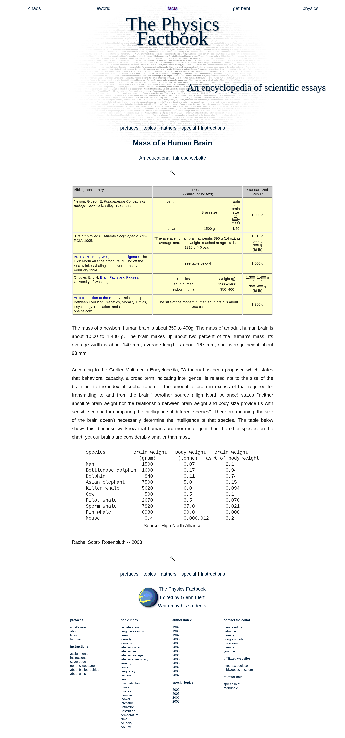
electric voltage (132, 655)
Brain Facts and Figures (119, 277)
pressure (127, 703)
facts (173, 8)
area (124, 635)
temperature (129, 715)
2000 (176, 639)
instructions (213, 128)
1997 (176, 627)
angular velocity (132, 631)
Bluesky (229, 635)
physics (310, 8)
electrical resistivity (134, 659)
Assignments (79, 653)
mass (125, 687)
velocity (126, 723)
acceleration (130, 627)
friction (126, 675)
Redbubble (231, 688)
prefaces (129, 128)
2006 (176, 663)
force (124, 667)
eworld (103, 8)
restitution (128, 711)
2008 (176, 671)
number (126, 695)
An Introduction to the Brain (95, 298)
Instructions (78, 657)
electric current (131, 647)
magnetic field (131, 683)
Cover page (78, 661)
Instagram (231, 643)
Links (73, 635)
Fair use (75, 639)
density (126, 639)
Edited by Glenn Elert (182, 597)
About (74, 631)
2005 (176, 659)
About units (78, 673)
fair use (181, 158)
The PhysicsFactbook (172, 31)
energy (126, 663)
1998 (176, 631)
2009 (176, 675)
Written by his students (182, 605)
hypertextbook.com (237, 665)
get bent (241, 8)
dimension (128, 643)
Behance (230, 631)
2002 (176, 647)
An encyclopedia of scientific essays (256, 87)
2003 (176, 651)
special (188, 128)
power (125, 699)
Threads (229, 647)
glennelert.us (233, 627)
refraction (128, 707)
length (125, 679)
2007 (176, 667)
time (124, 719)
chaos (34, 8)
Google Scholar (234, 639)
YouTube (229, 651)
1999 (176, 635)
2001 (176, 643)
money (126, 691)
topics (149, 128)
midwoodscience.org (238, 669)
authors (168, 128)
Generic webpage (82, 665)
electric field (129, 651)
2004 (176, 655)
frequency (128, 671)
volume (126, 727)
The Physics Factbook (182, 589)
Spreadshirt (231, 684)
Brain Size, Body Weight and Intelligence (106, 257)
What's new (78, 627)
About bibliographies (84, 669)
